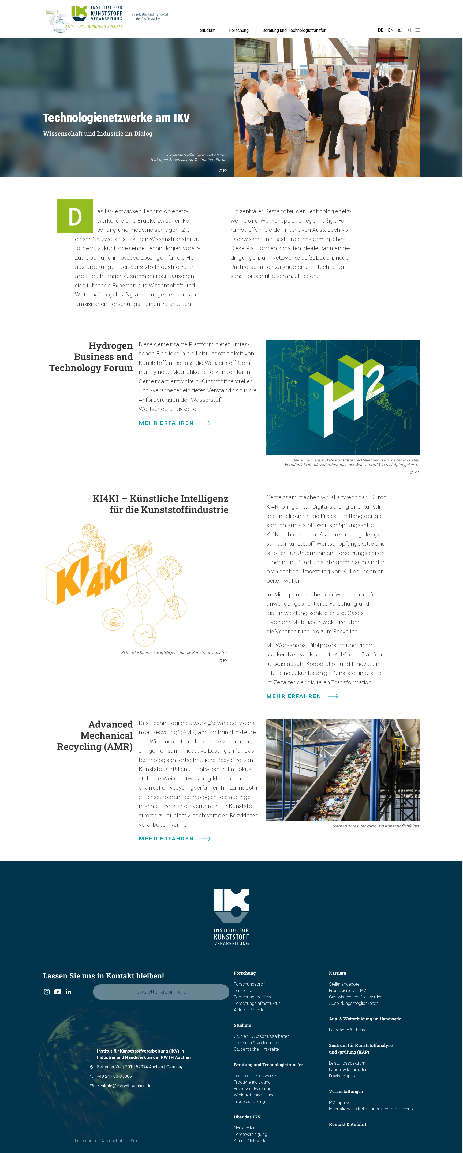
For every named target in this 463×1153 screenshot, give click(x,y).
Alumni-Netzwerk (249, 1140)
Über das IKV (247, 1117)
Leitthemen (244, 990)
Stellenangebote (344, 984)
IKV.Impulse (339, 1102)
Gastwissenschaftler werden (355, 997)
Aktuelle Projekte (249, 1009)
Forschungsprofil (250, 984)
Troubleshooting (249, 1101)
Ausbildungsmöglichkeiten (353, 1003)
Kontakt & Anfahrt (348, 1124)
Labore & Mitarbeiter (348, 1069)
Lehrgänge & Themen (349, 1029)
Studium (207, 30)
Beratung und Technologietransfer (294, 30)
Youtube (57, 992)
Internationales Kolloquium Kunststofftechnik (371, 1108)
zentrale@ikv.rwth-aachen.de (124, 1085)
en (390, 30)
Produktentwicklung (252, 1082)
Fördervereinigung (250, 1134)
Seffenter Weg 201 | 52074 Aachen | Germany (140, 1066)
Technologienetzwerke (255, 1075)
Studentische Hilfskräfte (256, 1049)
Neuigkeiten (245, 1128)
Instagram (46, 992)
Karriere (337, 973)
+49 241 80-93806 (114, 1076)
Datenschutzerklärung (121, 1140)
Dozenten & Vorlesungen (257, 1042)
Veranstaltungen (346, 1091)
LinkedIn (68, 992)
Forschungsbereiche (253, 997)
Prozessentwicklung (252, 1088)
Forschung (239, 30)
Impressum (85, 1140)
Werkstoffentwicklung (254, 1095)
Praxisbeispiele (342, 1076)
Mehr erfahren (166, 422)
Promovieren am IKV (347, 990)
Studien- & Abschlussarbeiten (261, 1036)
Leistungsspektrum (347, 1063)
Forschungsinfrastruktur (257, 1003)
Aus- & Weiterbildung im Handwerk (365, 1018)
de (380, 30)
